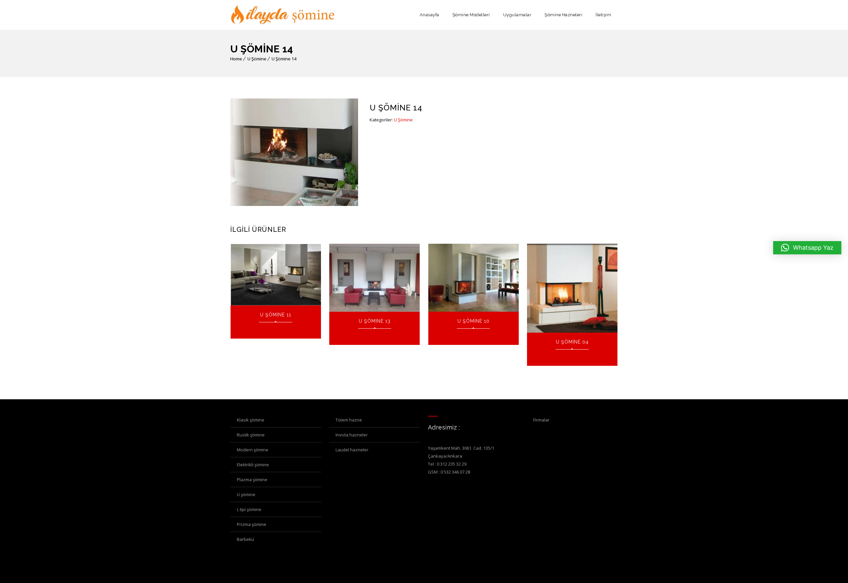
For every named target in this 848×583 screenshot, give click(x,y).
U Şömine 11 (275, 314)
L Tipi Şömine (249, 509)
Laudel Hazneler (352, 450)
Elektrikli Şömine (253, 465)
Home (236, 59)
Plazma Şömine (252, 480)
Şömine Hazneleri (563, 14)
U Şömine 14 (284, 59)
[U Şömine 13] (374, 278)
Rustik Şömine (251, 435)
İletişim (603, 14)
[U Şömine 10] (473, 278)
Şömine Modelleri (471, 14)
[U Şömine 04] (572, 288)
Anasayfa (429, 14)
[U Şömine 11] (276, 274)
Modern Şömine (252, 450)
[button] (807, 247)
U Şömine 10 (473, 321)
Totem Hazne (349, 420)
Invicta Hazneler (352, 435)
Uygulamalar (517, 14)
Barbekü (245, 539)
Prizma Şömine (251, 524)
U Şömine (256, 59)
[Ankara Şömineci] (283, 15)
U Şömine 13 (375, 321)
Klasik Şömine (250, 420)
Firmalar (541, 420)
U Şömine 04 (572, 342)
